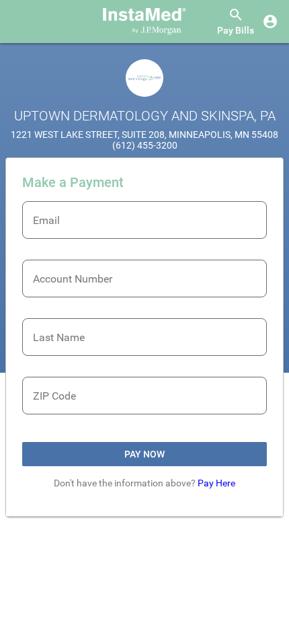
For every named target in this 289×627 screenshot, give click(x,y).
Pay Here (216, 483)
